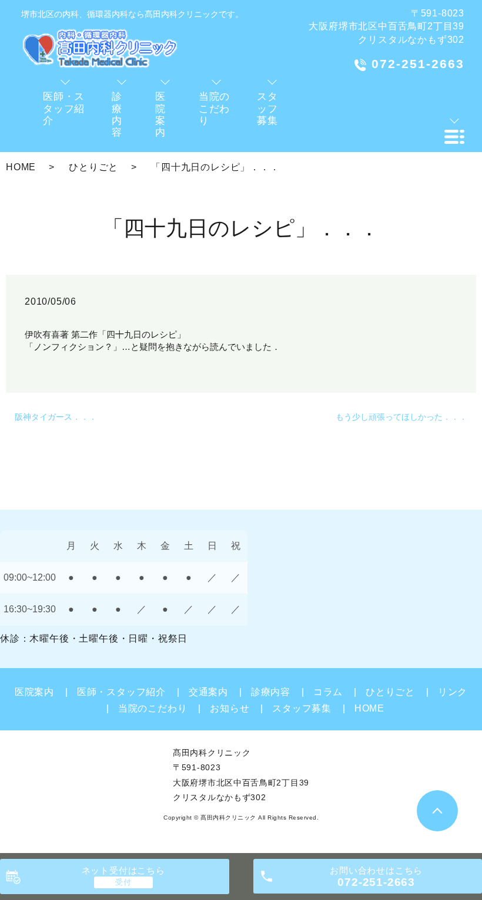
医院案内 (34, 692)
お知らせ (229, 708)
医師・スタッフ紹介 (121, 692)
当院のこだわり (152, 708)
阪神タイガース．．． (56, 417)
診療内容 (270, 692)
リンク (452, 692)
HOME (21, 167)
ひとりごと (93, 167)
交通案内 (208, 692)
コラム (328, 692)
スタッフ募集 (302, 708)
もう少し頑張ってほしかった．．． (401, 417)
